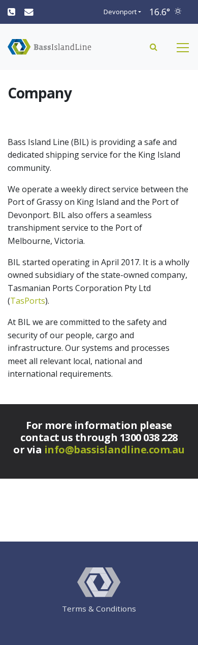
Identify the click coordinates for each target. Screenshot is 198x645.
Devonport (120, 11)
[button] (153, 46)
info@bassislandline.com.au (114, 449)
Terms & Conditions (99, 608)
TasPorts (27, 300)
